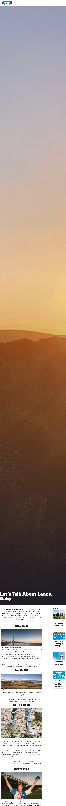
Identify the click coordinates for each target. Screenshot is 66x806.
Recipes (22, 2)
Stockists (26, 2)
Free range (31, 2)
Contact (51, 2)
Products (17, 2)
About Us (40, 2)
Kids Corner (46, 2)
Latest (36, 2)
